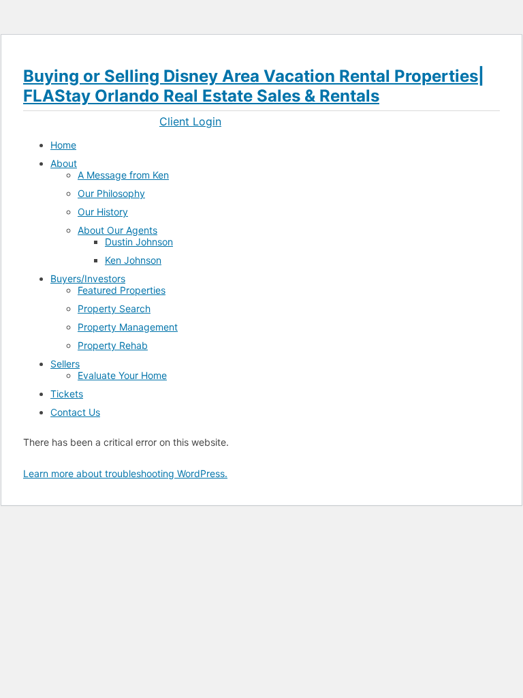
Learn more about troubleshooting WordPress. (125, 473)
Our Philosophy (111, 193)
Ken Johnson (133, 260)
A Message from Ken (123, 175)
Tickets (66, 393)
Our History (103, 211)
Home (63, 145)
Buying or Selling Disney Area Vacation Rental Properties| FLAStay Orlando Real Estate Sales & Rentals (253, 86)
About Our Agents (117, 230)
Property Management (128, 327)
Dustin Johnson (139, 241)
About (63, 163)
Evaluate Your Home (122, 375)
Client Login (190, 121)
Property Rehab (113, 345)
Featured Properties (121, 290)
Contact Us (75, 412)
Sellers (65, 363)
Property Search (114, 308)
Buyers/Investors (87, 278)
